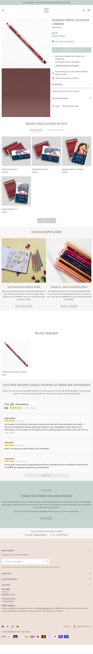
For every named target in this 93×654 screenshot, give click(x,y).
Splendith (11, 632)
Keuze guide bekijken (23, 306)
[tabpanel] (46, 179)
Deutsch (66, 626)
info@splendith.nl (40, 535)
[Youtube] (17, 626)
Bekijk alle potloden (69, 306)
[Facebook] (2, 626)
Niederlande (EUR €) (83, 626)
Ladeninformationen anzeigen (67, 65)
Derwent (57, 27)
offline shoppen (43, 608)
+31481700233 (62, 535)
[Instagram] (12, 626)
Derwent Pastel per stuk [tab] (55, 130)
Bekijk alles (46, 220)
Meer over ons (46, 518)
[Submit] (46, 561)
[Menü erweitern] (3, 10)
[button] (88, 10)
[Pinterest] (7, 626)
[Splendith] (46, 10)
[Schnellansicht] (28, 163)
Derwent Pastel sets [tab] (36, 130)
